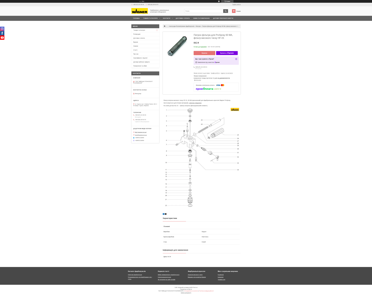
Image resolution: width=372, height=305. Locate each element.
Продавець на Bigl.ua (186, 289)
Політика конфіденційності (206, 291)
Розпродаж (136, 34)
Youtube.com (221, 279)
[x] (165, 214)
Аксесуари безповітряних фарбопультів (181, 26)
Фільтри (198, 26)
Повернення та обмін (140, 66)
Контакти (166, 18)
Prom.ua (195, 287)
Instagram (220, 277)
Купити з (223, 53)
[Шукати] (225, 11)
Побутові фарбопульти (135, 274)
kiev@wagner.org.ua (141, 135)
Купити (204, 53)
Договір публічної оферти (223, 18)
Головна (136, 18)
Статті (135, 50)
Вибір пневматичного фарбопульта (168, 274)
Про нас (135, 54)
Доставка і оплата (183, 18)
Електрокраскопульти (164, 277)
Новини (135, 46)
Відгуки (135, 42)
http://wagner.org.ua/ (140, 132)
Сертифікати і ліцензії (140, 58)
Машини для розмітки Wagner (197, 277)
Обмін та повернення (201, 18)
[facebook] (163, 214)
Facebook (221, 274)
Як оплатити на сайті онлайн (166, 279)
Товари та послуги (150, 18)
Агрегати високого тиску (195, 274)
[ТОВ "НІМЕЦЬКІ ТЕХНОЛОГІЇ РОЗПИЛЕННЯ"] (139, 13)
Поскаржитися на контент (191, 291)
